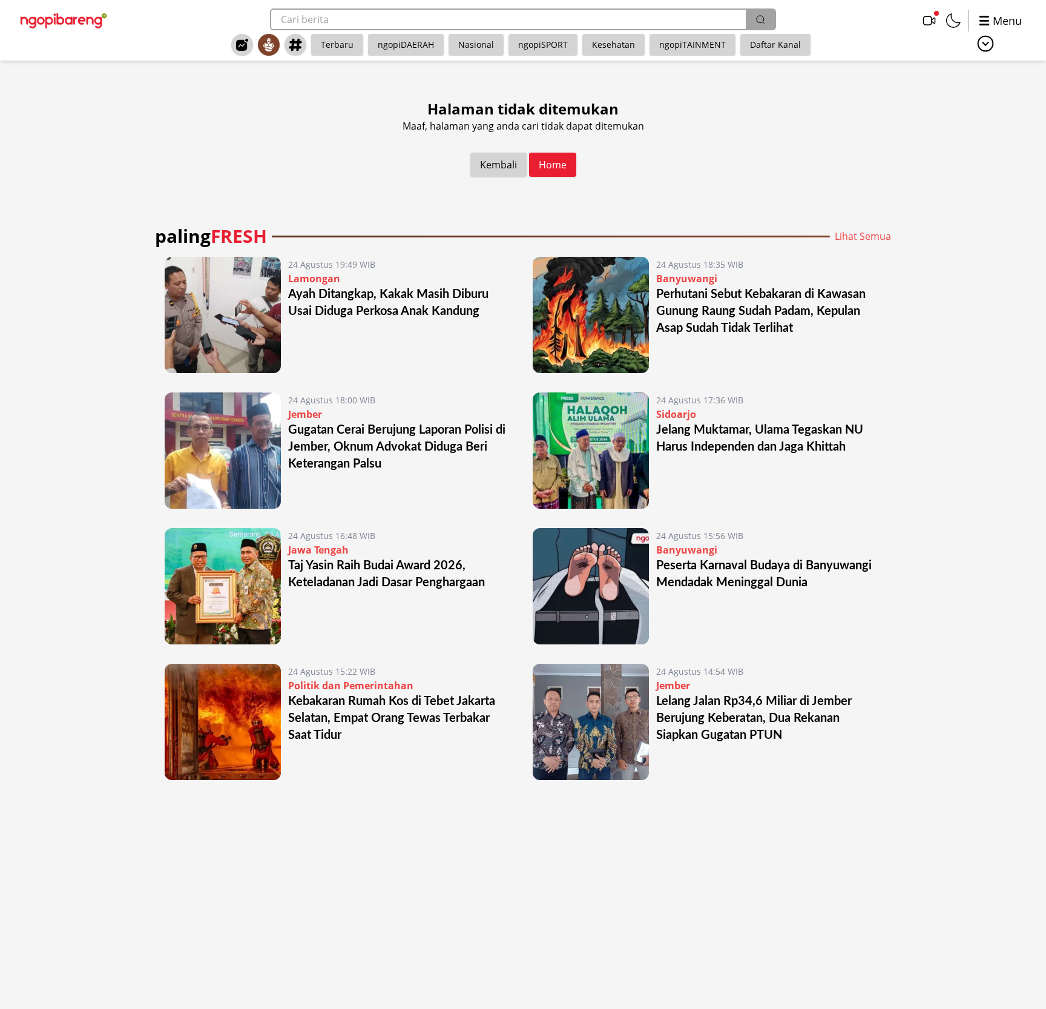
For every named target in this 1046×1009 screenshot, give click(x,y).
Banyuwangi (686, 278)
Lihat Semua (863, 236)
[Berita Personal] (269, 45)
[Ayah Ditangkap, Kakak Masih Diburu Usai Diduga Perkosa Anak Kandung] (223, 315)
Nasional (476, 44)
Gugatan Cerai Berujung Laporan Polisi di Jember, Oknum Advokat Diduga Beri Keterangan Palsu (396, 447)
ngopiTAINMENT (692, 44)
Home (553, 164)
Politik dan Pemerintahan (350, 685)
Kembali (498, 164)
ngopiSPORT (543, 44)
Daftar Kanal (775, 44)
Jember (305, 414)
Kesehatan (613, 44)
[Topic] (295, 45)
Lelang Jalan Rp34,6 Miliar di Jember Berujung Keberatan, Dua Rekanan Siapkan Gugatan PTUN (754, 718)
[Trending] (242, 45)
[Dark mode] (953, 20)
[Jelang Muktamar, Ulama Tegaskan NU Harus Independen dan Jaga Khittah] (591, 450)
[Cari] (760, 19)
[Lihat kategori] (985, 43)
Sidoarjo (676, 414)
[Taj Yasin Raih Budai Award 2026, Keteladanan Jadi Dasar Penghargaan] (223, 586)
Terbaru (337, 44)
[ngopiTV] (929, 20)
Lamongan (314, 278)
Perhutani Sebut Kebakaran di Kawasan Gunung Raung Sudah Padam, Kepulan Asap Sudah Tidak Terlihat (761, 311)
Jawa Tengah (318, 550)
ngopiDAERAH (406, 44)
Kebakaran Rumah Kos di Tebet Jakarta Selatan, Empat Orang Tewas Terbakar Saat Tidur (391, 718)
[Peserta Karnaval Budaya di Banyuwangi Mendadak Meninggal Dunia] (591, 586)
